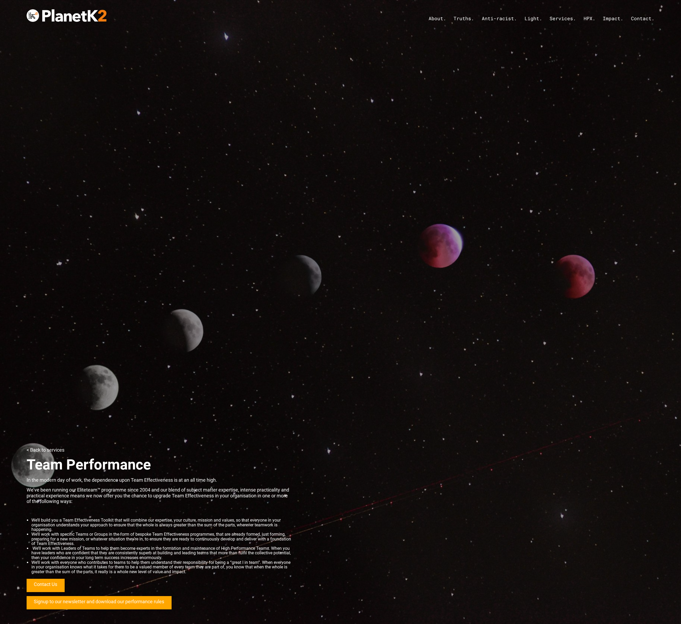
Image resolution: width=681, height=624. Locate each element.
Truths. (464, 18)
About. (437, 18)
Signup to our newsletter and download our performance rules (99, 601)
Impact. (613, 18)
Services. (563, 18)
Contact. (642, 18)
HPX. (589, 18)
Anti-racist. (499, 18)
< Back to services (45, 450)
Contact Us (45, 584)
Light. (533, 18)
